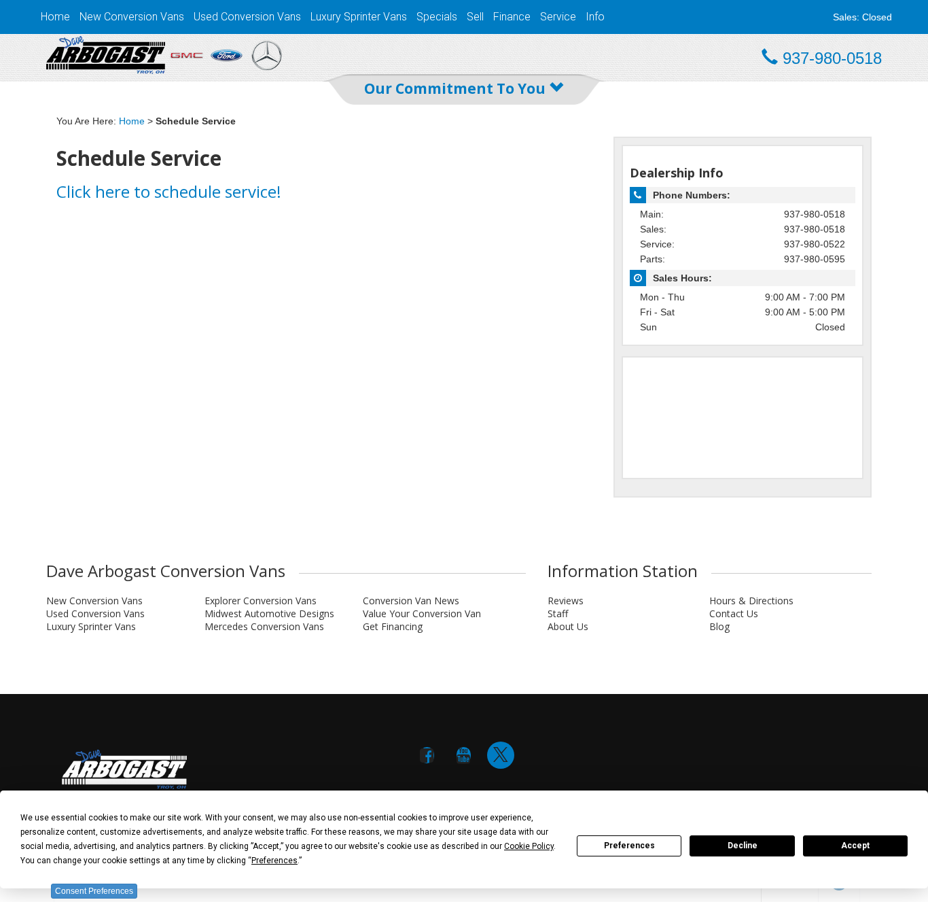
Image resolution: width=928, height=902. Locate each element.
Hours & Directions (751, 600)
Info (595, 16)
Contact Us (733, 613)
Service (558, 16)
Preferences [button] (274, 860)
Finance (512, 16)
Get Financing (393, 626)
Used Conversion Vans (247, 16)
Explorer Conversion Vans (260, 600)
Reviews (566, 600)
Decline (742, 845)
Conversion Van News (411, 600)
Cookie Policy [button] (529, 846)
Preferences (629, 845)
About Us (568, 626)
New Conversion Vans (131, 16)
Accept (855, 845)
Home (55, 16)
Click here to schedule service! (168, 191)
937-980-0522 (814, 244)
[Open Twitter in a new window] (500, 755)
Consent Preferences (94, 891)
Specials (436, 16)
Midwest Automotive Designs (269, 613)
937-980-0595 (814, 259)
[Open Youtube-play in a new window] (464, 755)
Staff (558, 613)
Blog (719, 626)
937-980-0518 (814, 214)
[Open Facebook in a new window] (427, 755)
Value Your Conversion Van (422, 613)
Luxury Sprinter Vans (358, 16)
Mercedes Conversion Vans (264, 626)
